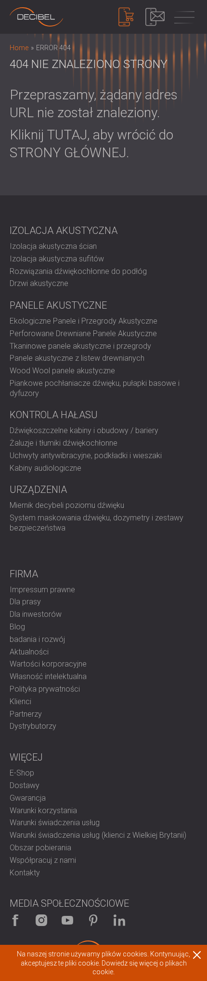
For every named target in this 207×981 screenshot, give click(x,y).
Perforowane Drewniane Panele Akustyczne (83, 333)
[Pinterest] (93, 920)
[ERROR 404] (36, 17)
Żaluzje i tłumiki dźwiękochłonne (63, 443)
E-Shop (22, 772)
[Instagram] (41, 920)
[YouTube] (67, 920)
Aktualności (29, 651)
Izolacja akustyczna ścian (53, 246)
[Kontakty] (155, 17)
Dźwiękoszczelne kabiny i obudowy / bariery (84, 430)
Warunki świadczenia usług (55, 822)
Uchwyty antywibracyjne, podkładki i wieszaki (86, 455)
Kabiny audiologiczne (45, 468)
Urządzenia (38, 489)
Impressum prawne (42, 589)
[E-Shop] (126, 17)
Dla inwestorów (36, 614)
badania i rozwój (37, 639)
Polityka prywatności (45, 689)
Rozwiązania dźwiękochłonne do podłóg (78, 271)
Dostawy (24, 785)
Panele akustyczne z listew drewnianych (77, 358)
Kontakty (25, 872)
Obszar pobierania (40, 847)
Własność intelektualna (48, 676)
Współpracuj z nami (43, 860)
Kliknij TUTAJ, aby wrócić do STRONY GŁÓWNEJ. (91, 143)
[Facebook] (15, 920)
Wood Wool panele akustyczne (62, 370)
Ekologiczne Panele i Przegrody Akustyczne (83, 321)
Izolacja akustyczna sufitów (57, 258)
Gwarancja (28, 798)
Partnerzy (26, 714)
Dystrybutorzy (33, 726)
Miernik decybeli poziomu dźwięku (67, 505)
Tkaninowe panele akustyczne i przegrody (80, 346)
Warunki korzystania (43, 810)
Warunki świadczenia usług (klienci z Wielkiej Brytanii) (98, 835)
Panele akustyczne (58, 305)
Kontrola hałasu (54, 415)
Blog (17, 626)
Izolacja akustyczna (63, 230)
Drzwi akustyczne (39, 283)
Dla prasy (25, 601)
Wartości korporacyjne (48, 663)
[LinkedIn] (119, 920)
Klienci (20, 701)
